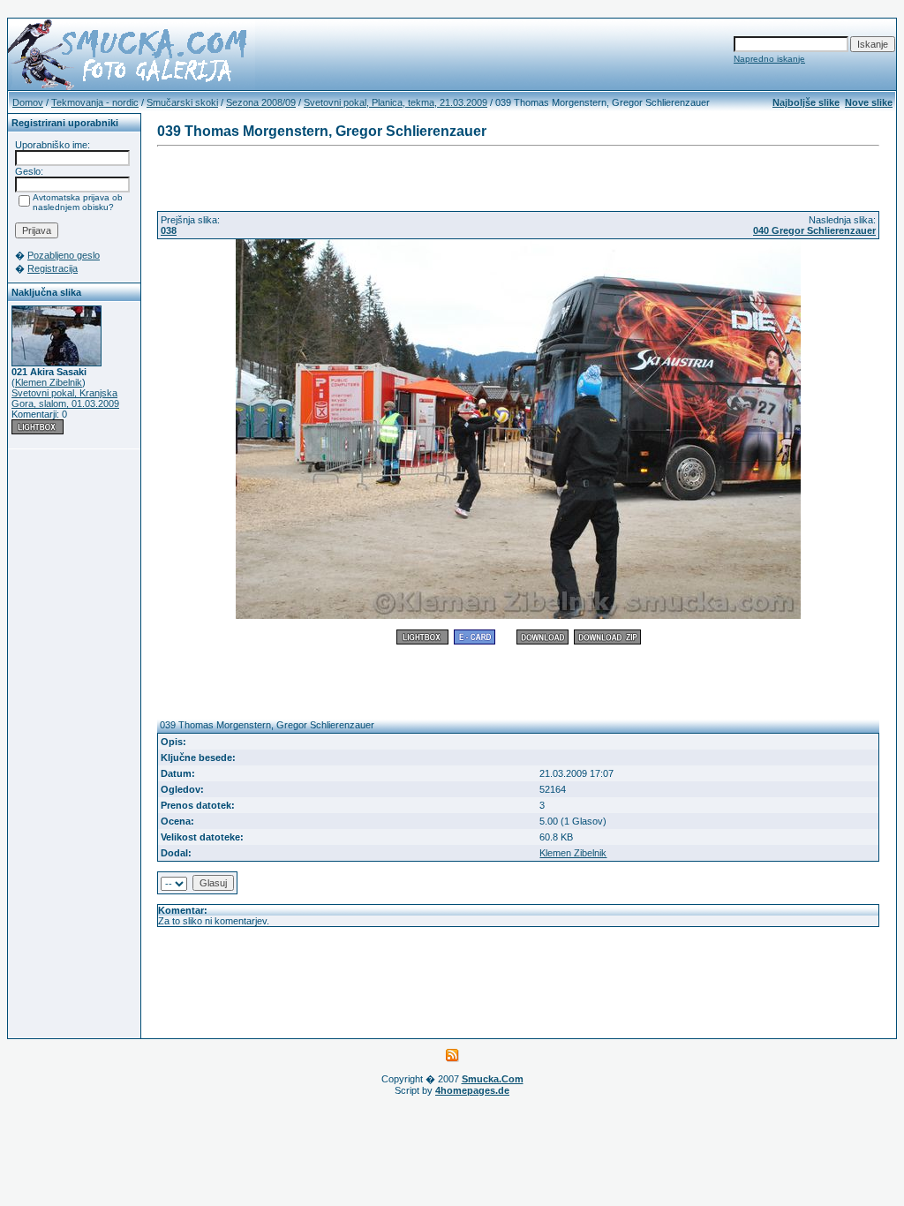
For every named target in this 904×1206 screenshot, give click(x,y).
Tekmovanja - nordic (95, 102)
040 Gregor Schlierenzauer (814, 230)
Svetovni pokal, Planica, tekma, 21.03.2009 (395, 102)
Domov (27, 102)
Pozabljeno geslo (63, 255)
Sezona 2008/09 (261, 102)
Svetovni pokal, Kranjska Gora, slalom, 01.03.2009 (65, 398)
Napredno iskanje (769, 59)
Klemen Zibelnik (48, 382)
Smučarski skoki (182, 102)
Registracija (52, 268)
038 (169, 230)
